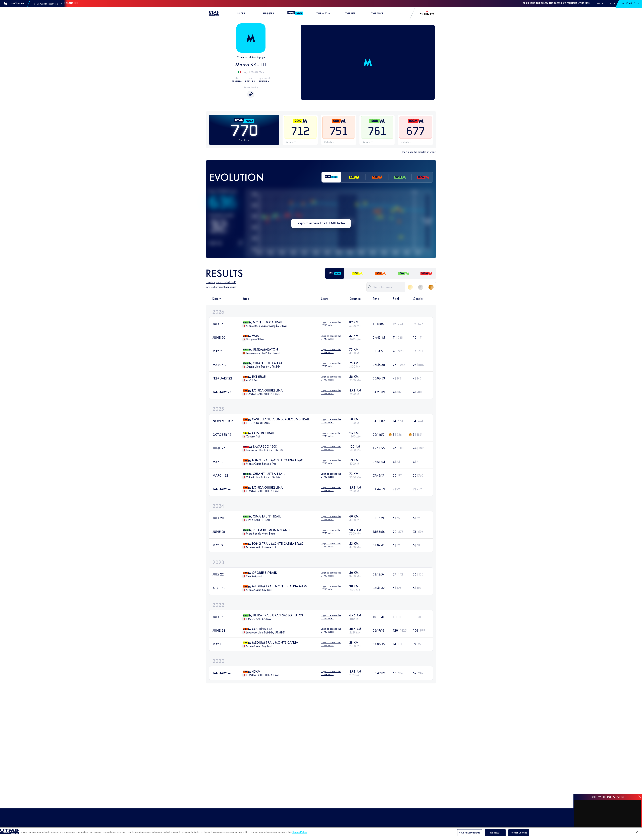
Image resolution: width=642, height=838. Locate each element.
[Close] (636, 832)
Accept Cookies (519, 832)
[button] (48, 3)
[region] (321, 832)
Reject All (495, 832)
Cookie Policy (299, 832)
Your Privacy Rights (469, 832)
